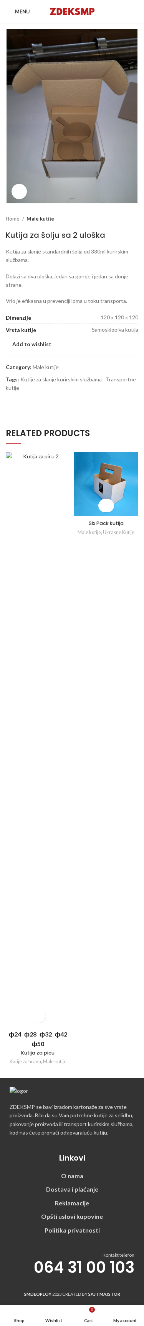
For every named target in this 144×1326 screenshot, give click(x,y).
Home (13, 219)
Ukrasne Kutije (118, 532)
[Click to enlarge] (19, 191)
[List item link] (72, 1176)
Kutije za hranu (25, 1061)
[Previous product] (119, 218)
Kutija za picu (38, 1053)
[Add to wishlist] (38, 1016)
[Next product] (134, 218)
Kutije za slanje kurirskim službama (61, 379)
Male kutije (40, 219)
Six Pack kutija (106, 523)
